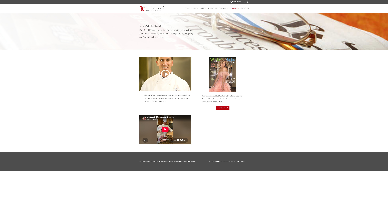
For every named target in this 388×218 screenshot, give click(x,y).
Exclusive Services (222, 8)
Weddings (202, 8)
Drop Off (211, 8)
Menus (195, 8)
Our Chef (188, 8)
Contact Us (245, 8)
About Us (234, 8)
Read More (223, 108)
